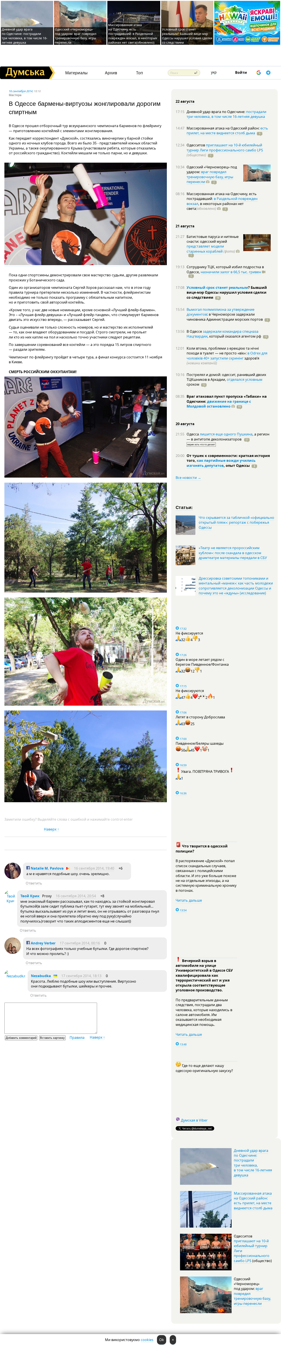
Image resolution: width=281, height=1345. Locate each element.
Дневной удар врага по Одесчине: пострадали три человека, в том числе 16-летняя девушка (24, 36)
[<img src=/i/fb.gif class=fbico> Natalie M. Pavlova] (12, 877)
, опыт (237, 465)
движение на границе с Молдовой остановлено (219, 404)
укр (214, 72)
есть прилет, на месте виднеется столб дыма (227, 130)
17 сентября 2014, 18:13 (81, 975)
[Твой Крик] (9, 901)
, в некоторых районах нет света (215, 206)
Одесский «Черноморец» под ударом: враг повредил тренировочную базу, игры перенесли (75, 36)
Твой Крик (30, 896)
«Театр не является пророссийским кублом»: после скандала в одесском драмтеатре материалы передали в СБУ (233, 552)
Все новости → (188, 477)
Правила (77, 1037)
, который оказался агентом (234, 336)
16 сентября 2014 (20, 91)
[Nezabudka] (14, 976)
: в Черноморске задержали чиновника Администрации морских (225, 317)
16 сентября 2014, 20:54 (76, 896)
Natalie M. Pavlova (47, 868)
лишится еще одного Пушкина (226, 434)
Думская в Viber (194, 1120)
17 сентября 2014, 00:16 (80, 943)
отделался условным (244, 379)
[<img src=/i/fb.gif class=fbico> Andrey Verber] (12, 952)
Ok (161, 1339)
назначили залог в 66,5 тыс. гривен (231, 272)
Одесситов (196, 145)
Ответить (34, 883)
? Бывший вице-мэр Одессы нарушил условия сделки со (227, 292)
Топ (139, 73)
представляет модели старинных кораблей (205, 249)
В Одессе (195, 331)
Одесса (193, 434)
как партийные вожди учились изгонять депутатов (221, 463)
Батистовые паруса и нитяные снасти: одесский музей (213, 239)
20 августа (185, 423)
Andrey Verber (43, 943)
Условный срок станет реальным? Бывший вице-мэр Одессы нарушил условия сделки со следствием (187, 36)
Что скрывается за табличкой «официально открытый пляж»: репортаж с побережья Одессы (236, 522)
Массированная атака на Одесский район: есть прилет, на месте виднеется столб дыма (253, 1200)
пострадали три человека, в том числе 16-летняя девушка (226, 114)
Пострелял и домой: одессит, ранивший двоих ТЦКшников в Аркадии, (226, 377)
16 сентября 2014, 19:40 (94, 868)
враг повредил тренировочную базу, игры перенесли (210, 176)
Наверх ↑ (51, 829)
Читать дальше (189, 900)
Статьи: (184, 507)
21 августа (185, 226)
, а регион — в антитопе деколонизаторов (228, 436)
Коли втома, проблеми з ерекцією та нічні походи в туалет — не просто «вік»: (223, 351)
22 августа (185, 101)
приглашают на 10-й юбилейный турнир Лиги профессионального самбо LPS (225, 147)
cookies (147, 1339)
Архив (111, 73)
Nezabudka (41, 975)
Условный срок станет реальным (217, 287)
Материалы (76, 73)
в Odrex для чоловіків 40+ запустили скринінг (227, 355)
